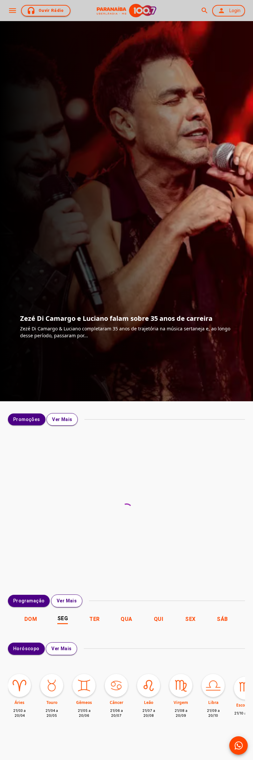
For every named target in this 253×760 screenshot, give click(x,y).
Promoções (26, 419)
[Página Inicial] (126, 10)
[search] (204, 10)
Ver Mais (62, 419)
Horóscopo (26, 648)
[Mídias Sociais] (238, 745)
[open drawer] (12, 10)
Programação (28, 600)
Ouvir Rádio (51, 10)
